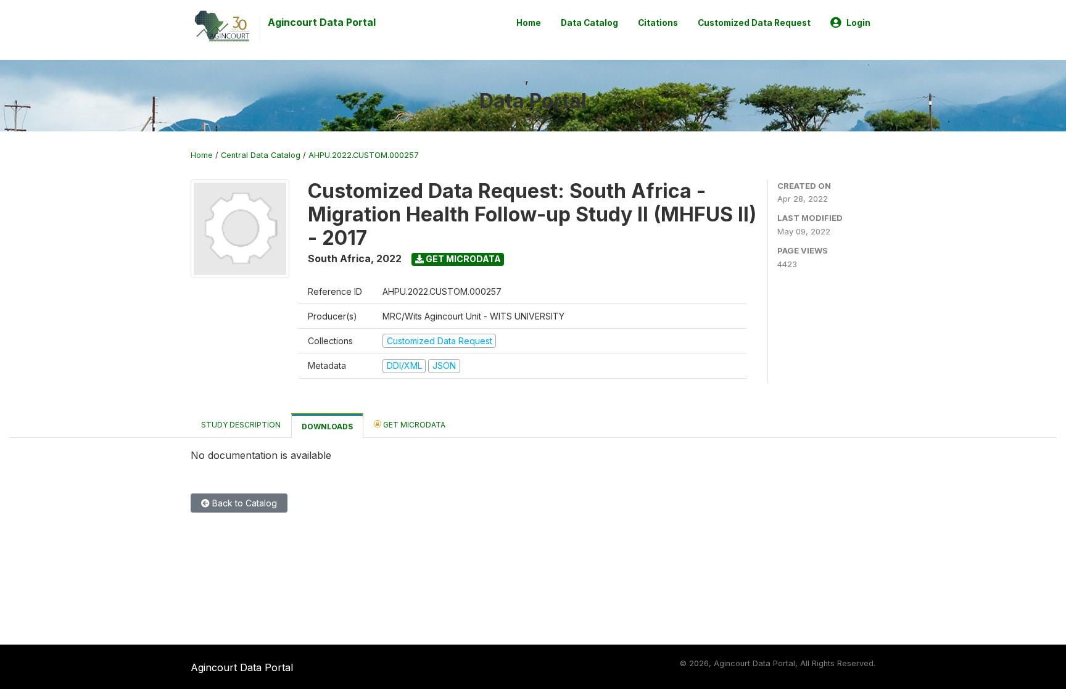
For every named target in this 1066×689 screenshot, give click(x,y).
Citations (658, 23)
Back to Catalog (243, 503)
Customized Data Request (754, 23)
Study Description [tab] (241, 424)
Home (528, 23)
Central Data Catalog (260, 155)
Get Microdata (462, 259)
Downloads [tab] (327, 426)
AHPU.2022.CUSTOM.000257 (363, 155)
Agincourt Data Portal (322, 22)
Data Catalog (589, 23)
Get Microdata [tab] (413, 424)
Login (858, 23)
